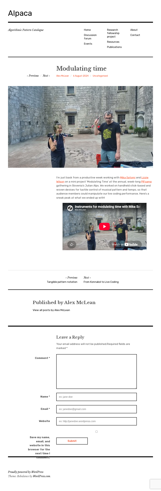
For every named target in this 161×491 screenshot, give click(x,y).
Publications (114, 47)
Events (88, 43)
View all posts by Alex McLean (51, 310)
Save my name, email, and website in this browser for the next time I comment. (39, 447)
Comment (42, 358)
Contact (135, 35)
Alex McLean (62, 76)
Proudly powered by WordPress (25, 472)
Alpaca (20, 13)
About (134, 29)
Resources (113, 41)
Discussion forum (90, 37)
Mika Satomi (127, 177)
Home (87, 29)
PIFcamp (146, 181)
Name (45, 396)
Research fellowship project (113, 33)
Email (45, 408)
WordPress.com (41, 476)
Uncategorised (100, 76)
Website (44, 421)
